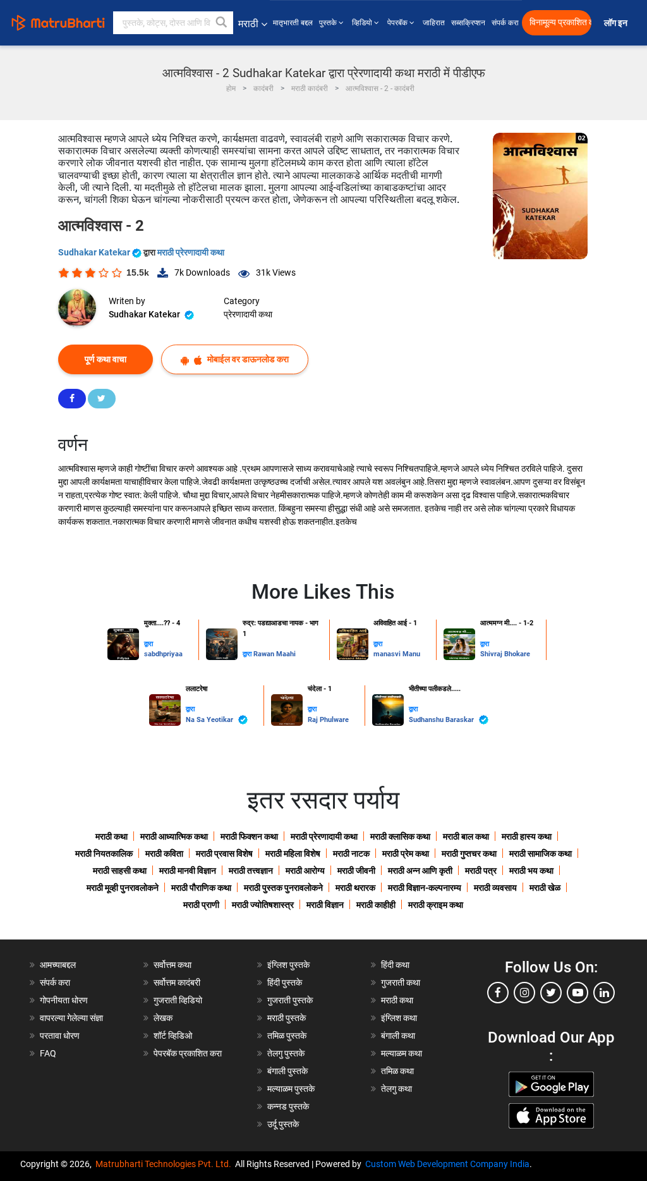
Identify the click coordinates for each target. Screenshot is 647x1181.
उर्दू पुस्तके (283, 1124)
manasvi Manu (396, 654)
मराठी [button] (248, 24)
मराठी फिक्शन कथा (249, 836)
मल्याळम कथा (401, 1053)
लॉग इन (617, 23)
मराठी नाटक (351, 853)
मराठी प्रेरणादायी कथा (190, 252)
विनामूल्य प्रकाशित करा (560, 22)
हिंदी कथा (395, 965)
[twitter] (551, 992)
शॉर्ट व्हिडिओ (173, 1036)
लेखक (163, 1018)
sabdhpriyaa (163, 654)
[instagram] (524, 992)
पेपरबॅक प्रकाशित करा (188, 1053)
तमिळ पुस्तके (286, 1036)
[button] (221, 22)
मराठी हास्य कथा (527, 836)
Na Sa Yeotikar (210, 720)
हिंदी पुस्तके (284, 982)
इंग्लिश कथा (399, 1018)
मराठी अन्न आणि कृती (420, 871)
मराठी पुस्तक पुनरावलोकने (283, 888)
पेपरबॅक (398, 22)
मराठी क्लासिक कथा (400, 836)
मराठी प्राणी (201, 905)
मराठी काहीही (376, 905)
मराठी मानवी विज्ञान (187, 871)
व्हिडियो (363, 22)
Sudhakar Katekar (95, 252)
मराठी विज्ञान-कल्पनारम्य (424, 888)
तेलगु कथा (396, 1089)
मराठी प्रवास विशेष (224, 853)
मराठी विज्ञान (325, 905)
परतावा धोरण (61, 1036)
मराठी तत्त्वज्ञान (251, 871)
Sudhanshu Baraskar (442, 720)
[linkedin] (604, 992)
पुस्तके (329, 22)
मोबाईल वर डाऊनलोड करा (247, 359)
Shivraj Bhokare (505, 654)
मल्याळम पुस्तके (291, 1089)
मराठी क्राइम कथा (435, 905)
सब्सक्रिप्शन (468, 22)
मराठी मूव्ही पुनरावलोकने (123, 888)
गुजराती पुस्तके (290, 1000)
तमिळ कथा (397, 1071)
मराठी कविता (164, 853)
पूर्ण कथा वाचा (105, 359)
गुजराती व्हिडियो (178, 1000)
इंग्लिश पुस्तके (288, 965)
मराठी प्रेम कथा (405, 853)
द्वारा (148, 644)
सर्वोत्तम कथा (172, 965)
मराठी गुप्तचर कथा (469, 853)
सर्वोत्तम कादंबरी (177, 982)
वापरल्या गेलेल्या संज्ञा (71, 1018)
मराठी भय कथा (531, 871)
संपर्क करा (505, 22)
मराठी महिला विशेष (292, 853)
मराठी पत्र (481, 871)
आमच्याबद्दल (58, 965)
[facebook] (498, 992)
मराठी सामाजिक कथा (540, 853)
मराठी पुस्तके (286, 1018)
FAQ (48, 1053)
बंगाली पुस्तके (287, 1071)
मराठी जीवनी (356, 871)
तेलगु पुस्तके (286, 1053)
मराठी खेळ (544, 888)
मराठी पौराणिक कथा (201, 888)
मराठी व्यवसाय (495, 888)
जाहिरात (434, 22)
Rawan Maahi (274, 654)
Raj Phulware (328, 720)
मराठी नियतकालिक (104, 853)
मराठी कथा (111, 836)
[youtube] (577, 992)
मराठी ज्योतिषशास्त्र (263, 905)
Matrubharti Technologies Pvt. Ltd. (165, 1164)
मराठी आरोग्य (305, 871)
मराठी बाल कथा (466, 836)
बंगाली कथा (398, 1036)
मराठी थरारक (355, 888)
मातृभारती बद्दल (293, 22)
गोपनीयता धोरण (64, 1000)
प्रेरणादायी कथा (248, 314)
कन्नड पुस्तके (288, 1106)
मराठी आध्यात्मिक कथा (174, 836)
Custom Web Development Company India (447, 1164)
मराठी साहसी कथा (120, 871)
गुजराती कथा (400, 982)
